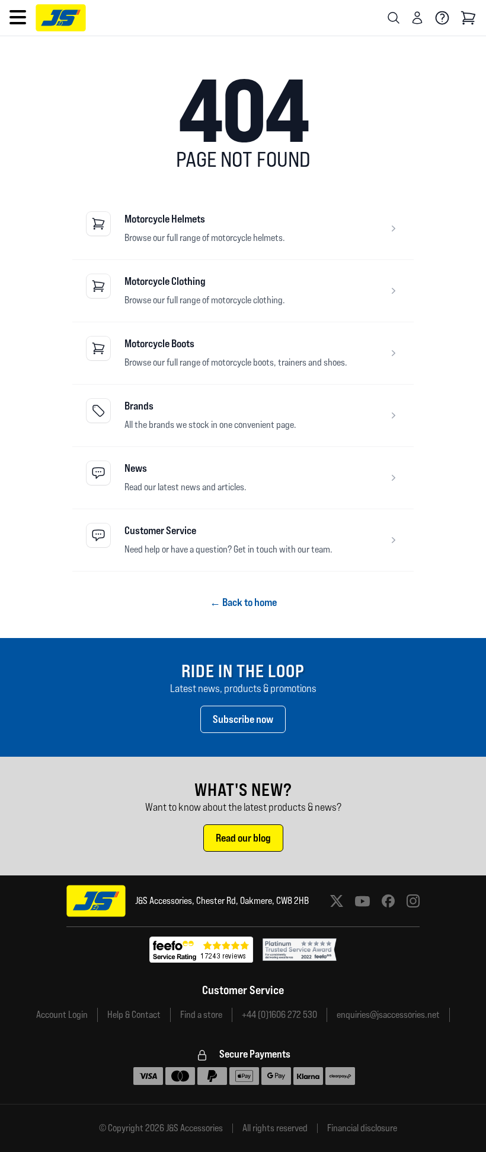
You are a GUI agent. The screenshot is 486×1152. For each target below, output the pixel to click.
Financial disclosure (362, 1128)
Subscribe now (243, 719)
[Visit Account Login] (417, 18)
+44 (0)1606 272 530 (279, 1014)
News (135, 468)
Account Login (62, 1014)
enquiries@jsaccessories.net (388, 1014)
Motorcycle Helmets (164, 218)
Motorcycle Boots (159, 343)
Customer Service (160, 530)
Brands (139, 405)
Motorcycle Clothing (165, 281)
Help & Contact (134, 1014)
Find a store (201, 1014)
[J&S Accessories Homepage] (61, 17)
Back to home (243, 602)
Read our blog (243, 838)
